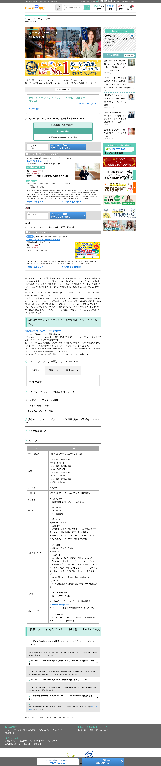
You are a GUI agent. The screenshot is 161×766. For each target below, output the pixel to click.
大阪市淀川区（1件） (39, 431)
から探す (99, 7)
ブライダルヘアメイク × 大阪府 (41, 411)
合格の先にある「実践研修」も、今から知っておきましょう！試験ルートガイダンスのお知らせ (115, 67)
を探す (111, 7)
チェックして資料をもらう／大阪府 (43, 154)
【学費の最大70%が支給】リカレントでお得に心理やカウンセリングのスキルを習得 (115, 101)
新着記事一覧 (129, 55)
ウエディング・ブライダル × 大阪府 (43, 400)
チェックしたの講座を (103, 761)
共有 (58, 9)
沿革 (91, 730)
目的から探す (44, 730)
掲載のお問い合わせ (129, 1)
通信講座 (31, 730)
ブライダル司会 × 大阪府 (38, 406)
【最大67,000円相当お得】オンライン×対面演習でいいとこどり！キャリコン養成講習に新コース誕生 (115, 119)
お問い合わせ (11, 741)
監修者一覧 (10, 733)
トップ (8, 730)
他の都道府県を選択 (87, 104)
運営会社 (37, 744)
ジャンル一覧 (19, 730)
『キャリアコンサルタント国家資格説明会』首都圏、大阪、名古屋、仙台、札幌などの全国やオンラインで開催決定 (119, 84)
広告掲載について (12, 744)
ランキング (57, 730)
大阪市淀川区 (34, 109)
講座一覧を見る (63, 89)
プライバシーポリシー (50, 741)
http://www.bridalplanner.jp (60, 605)
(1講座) (63, 131)
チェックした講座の (61, 146)
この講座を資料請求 (72, 201)
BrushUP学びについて (28, 741)
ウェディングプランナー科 (37, 161)
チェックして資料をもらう (40, 232)
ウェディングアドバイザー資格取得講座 (43, 240)
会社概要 (27, 744)
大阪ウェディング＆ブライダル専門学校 (43, 331)
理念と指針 (82, 730)
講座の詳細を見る (35, 202)
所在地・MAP (102, 730)
